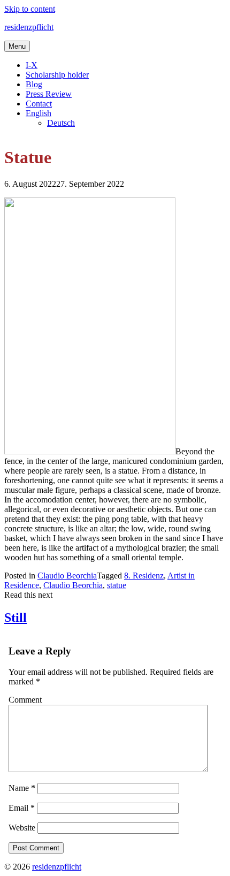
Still (15, 617)
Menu (17, 46)
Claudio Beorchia (67, 575)
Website (22, 827)
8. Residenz (144, 575)
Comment (25, 699)
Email (22, 807)
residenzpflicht (28, 27)
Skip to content (29, 8)
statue (116, 585)
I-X (31, 65)
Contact (39, 103)
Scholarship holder (57, 74)
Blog (34, 84)
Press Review (49, 93)
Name (22, 788)
